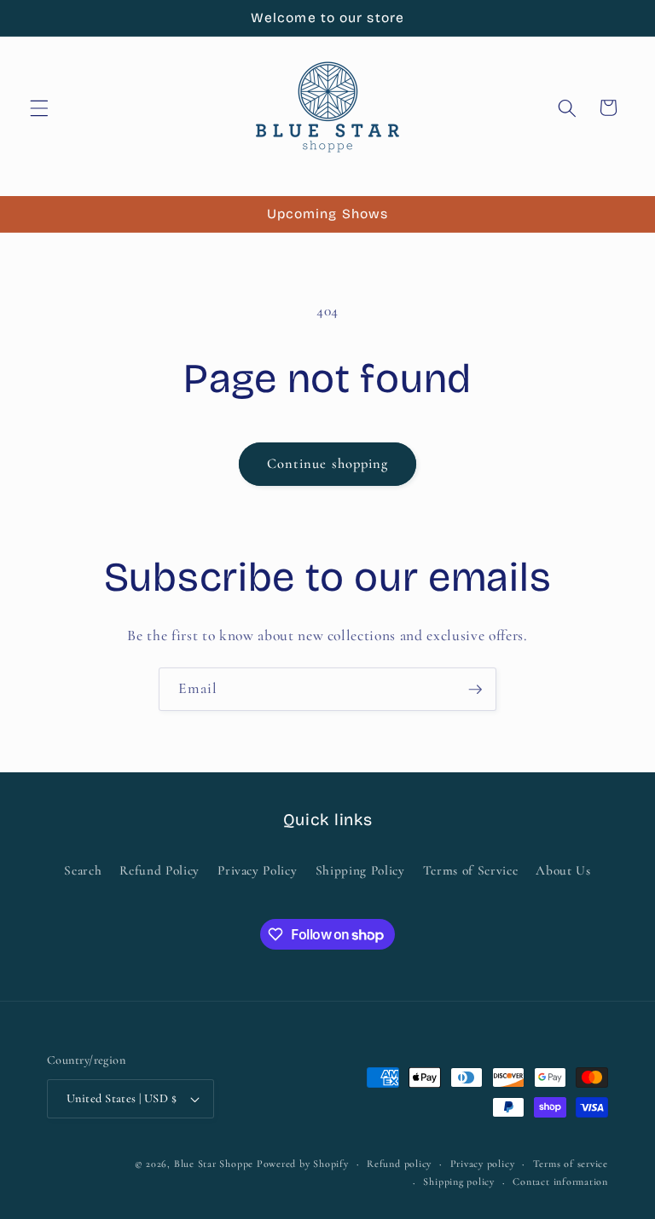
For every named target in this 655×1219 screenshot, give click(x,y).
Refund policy (399, 1164)
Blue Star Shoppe (213, 1164)
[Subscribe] (475, 689)
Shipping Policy (360, 870)
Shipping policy (459, 1181)
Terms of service (570, 1164)
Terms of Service (471, 870)
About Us (563, 870)
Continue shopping (328, 463)
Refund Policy (159, 870)
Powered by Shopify (303, 1164)
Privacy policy (482, 1164)
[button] (39, 107)
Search (82, 870)
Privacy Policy (257, 870)
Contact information (560, 1181)
